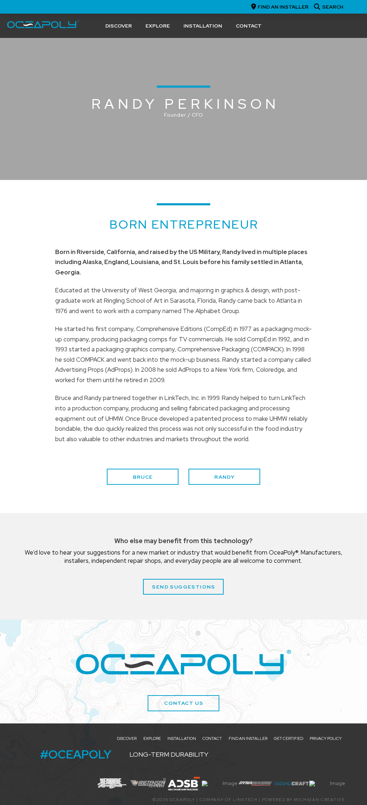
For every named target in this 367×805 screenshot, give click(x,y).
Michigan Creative (319, 799)
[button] (327, 7)
